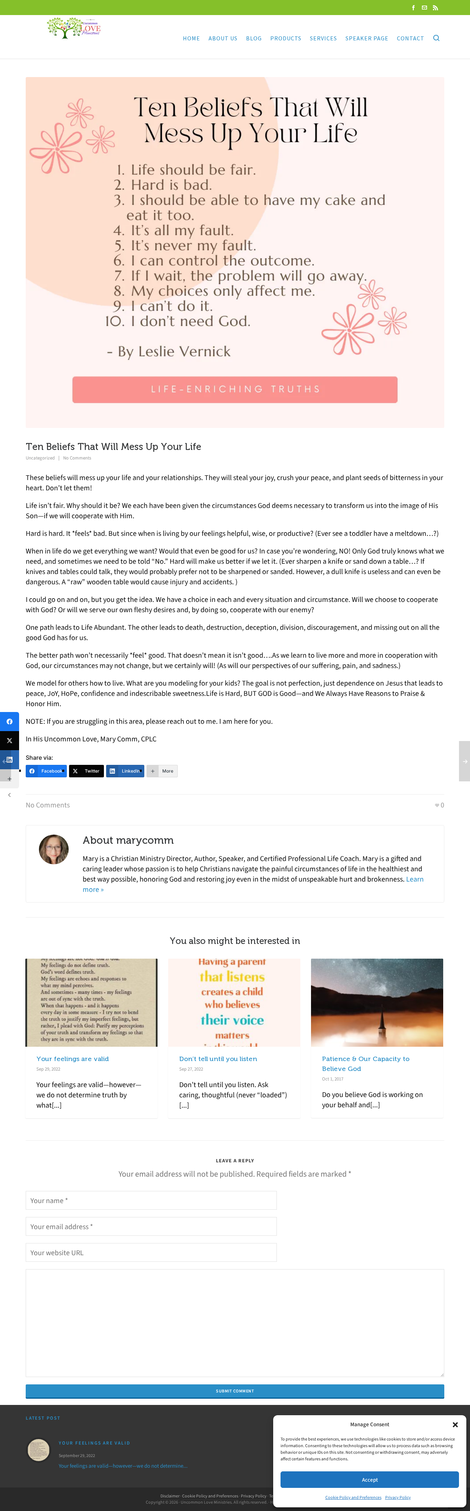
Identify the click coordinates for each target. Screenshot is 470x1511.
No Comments (77, 458)
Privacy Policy (398, 1497)
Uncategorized (40, 458)
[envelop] (425, 7)
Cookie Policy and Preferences (353, 1497)
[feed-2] (436, 7)
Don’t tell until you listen (218, 1059)
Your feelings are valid (72, 1059)
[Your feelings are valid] (38, 1450)
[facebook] (414, 7)
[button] (455, 1424)
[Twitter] (9, 740)
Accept (370, 1479)
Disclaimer (170, 1496)
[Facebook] (9, 721)
